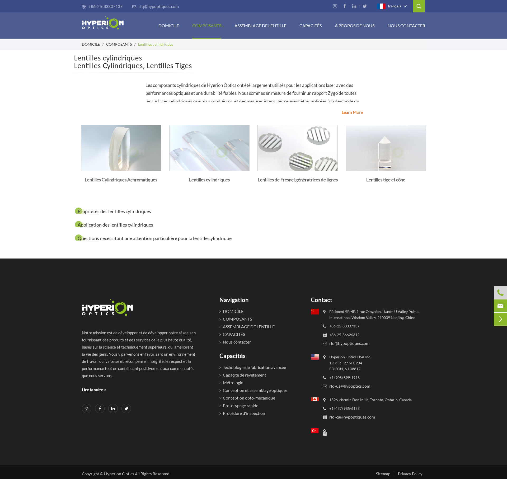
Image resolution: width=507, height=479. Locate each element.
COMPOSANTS (206, 25)
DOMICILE (168, 25)
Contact (321, 299)
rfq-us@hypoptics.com (349, 385)
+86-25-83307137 (102, 6)
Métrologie (233, 382)
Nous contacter (406, 25)
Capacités (232, 355)
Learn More (352, 112)
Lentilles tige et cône (385, 179)
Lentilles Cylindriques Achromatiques (121, 179)
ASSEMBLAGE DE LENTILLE (249, 326)
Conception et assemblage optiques (255, 390)
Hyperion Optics (119, 473)
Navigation (234, 299)
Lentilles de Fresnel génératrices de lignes (298, 179)
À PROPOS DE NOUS (354, 25)
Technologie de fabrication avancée (254, 367)
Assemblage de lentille (260, 25)
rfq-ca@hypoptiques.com (352, 416)
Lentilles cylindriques (155, 44)
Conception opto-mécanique (249, 397)
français (394, 5)
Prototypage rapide (240, 405)
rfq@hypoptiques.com (155, 6)
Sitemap (383, 473)
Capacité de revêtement (244, 374)
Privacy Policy (410, 473)
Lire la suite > (94, 389)
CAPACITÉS (310, 25)
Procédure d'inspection (244, 413)
